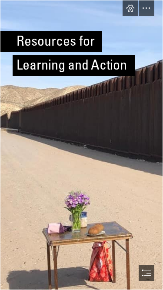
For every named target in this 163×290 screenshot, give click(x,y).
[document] (81, 145)
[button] (130, 8)
